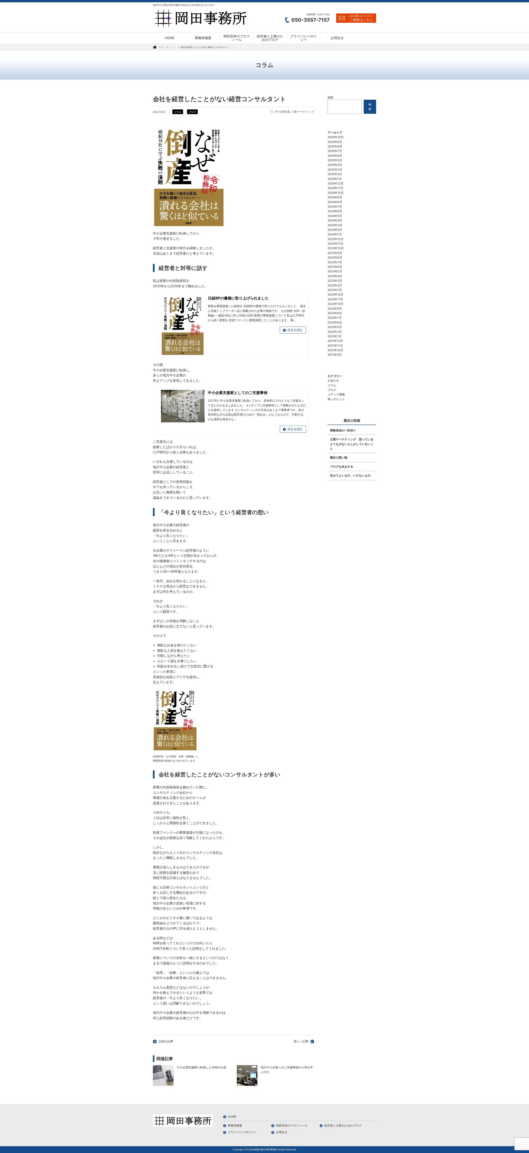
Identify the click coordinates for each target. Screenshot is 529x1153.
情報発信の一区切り (343, 430)
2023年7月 (335, 262)
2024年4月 (335, 220)
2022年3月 (335, 331)
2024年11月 (335, 188)
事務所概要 (235, 1125)
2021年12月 (335, 340)
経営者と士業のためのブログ (343, 1125)
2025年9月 (335, 142)
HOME (161, 46)
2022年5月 (335, 327)
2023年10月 (336, 248)
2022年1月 (335, 336)
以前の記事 (166, 1041)
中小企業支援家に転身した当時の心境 (163, 1075)
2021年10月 (335, 350)
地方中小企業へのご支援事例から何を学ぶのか (247, 1075)
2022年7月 (335, 317)
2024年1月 (335, 234)
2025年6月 (335, 155)
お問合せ (281, 1132)
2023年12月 (335, 239)
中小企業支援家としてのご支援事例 (237, 392)
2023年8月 (335, 257)
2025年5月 (335, 160)
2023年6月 (335, 266)
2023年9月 (335, 253)
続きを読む (295, 330)
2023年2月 (335, 285)
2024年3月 (335, 225)
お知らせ (333, 380)
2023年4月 (335, 276)
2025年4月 (335, 164)
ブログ (192, 111)
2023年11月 (335, 243)
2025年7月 (335, 151)
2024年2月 (335, 229)
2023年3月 (335, 280)
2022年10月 (335, 303)
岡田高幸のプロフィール (292, 1125)
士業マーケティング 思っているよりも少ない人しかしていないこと (351, 443)
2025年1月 (335, 179)
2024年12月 (335, 183)
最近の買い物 (338, 457)
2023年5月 (335, 271)
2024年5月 (335, 216)
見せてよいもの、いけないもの (350, 475)
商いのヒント (336, 399)
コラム (172, 47)
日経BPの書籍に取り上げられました (238, 298)
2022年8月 (335, 313)
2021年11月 (335, 345)
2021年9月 (335, 354)
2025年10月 (336, 137)
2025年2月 (335, 174)
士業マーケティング (303, 111)
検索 (330, 97)
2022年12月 (335, 294)
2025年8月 (335, 146)
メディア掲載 (336, 394)
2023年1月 (335, 290)
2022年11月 (335, 299)
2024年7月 (335, 206)
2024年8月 (335, 202)
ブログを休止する (341, 466)
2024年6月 (335, 211)
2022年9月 (335, 308)
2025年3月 (335, 169)
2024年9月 (335, 197)
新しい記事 (301, 1041)
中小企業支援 (282, 111)
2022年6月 (335, 322)
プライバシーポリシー (242, 1132)
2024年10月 (336, 192)
